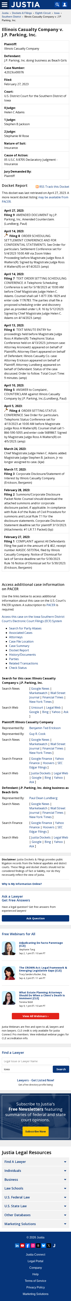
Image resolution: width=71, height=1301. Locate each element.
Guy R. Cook (37, 734)
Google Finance (41, 759)
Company (35, 1267)
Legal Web (53, 708)
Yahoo (56, 712)
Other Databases (17, 1215)
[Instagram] (33, 1245)
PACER (50, 605)
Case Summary (19, 646)
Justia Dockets (41, 773)
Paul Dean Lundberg (43, 798)
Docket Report (19, 650)
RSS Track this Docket (54, 187)
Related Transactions (23, 663)
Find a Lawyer (13, 1052)
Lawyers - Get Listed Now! (35, 1080)
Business (11, 1179)
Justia (40, 1237)
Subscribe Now (35, 1131)
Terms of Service (35, 1280)
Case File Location (21, 641)
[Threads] (38, 1245)
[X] (49, 1245)
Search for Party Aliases (25, 628)
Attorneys (16, 637)
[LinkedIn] (17, 1245)
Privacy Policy (35, 1287)
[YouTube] (22, 1245)
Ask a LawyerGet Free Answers (16, 898)
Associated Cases (20, 633)
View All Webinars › (36, 1016)
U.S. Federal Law (17, 1197)
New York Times (40, 702)
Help (35, 1274)
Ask (66, 712)
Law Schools (13, 1188)
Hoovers (48, 763)
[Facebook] (27, 1245)
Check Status (18, 668)
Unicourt (37, 708)
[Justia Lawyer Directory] (54, 1245)
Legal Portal (35, 1261)
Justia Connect (35, 1254)
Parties (14, 659)
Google (34, 712)
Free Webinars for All (18, 934)
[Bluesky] (43, 1245)
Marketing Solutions (20, 1224)
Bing (45, 712)
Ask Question (35, 918)
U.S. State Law (15, 1206)
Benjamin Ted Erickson (45, 728)
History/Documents (22, 655)
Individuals (12, 1170)
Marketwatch (38, 693)
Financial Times (52, 697)
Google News (40, 689)
